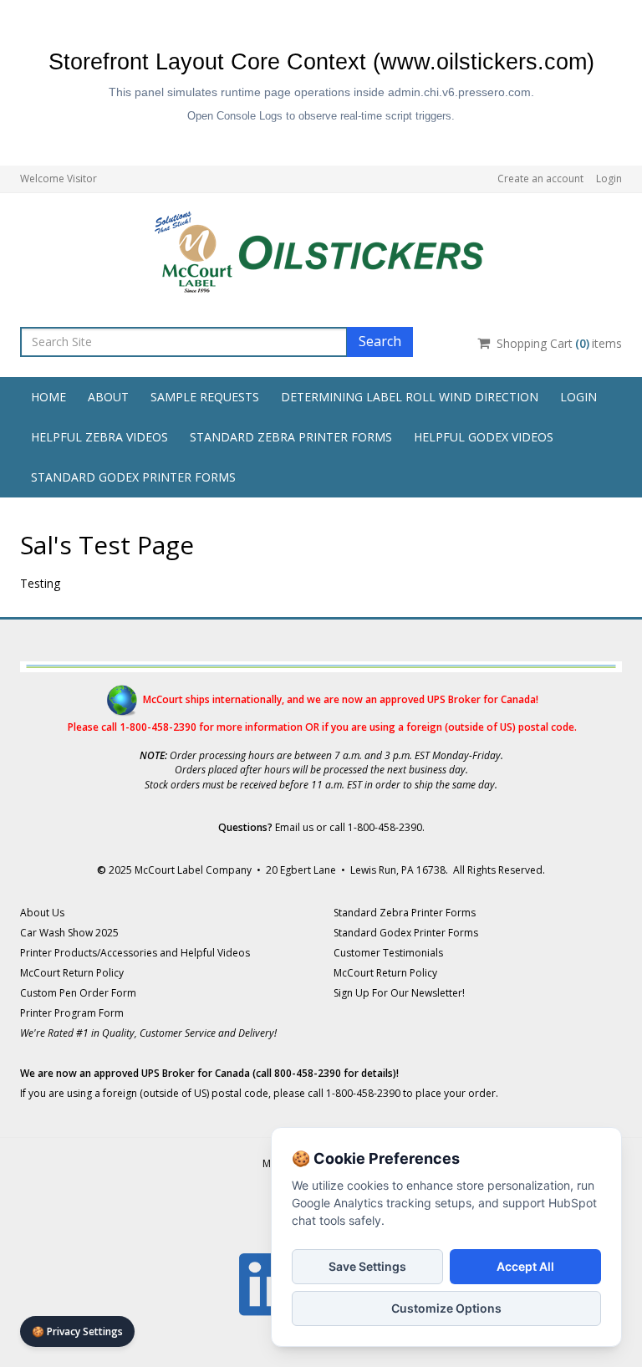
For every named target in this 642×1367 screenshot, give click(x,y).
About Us (42, 912)
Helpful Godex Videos (483, 437)
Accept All (525, 1266)
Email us (294, 827)
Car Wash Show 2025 (69, 933)
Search (380, 341)
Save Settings (367, 1266)
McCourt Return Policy (72, 973)
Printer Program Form (72, 1013)
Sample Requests (204, 397)
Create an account (540, 178)
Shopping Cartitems (559, 343)
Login (609, 178)
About (108, 397)
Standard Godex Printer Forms (133, 477)
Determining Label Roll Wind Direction (409, 397)
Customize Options (446, 1308)
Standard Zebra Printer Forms (291, 437)
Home (48, 397)
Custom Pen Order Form (78, 993)
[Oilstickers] (321, 248)
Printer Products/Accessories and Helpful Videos (135, 953)
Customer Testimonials (388, 953)
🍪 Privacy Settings (77, 1331)
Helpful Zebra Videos (99, 437)
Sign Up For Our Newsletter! (399, 993)
